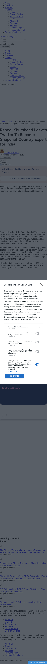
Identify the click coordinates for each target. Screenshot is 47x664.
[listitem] (23, 327)
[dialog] (23, 332)
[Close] (42, 285)
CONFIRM (14, 376)
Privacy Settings (38, 662)
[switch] (37, 333)
